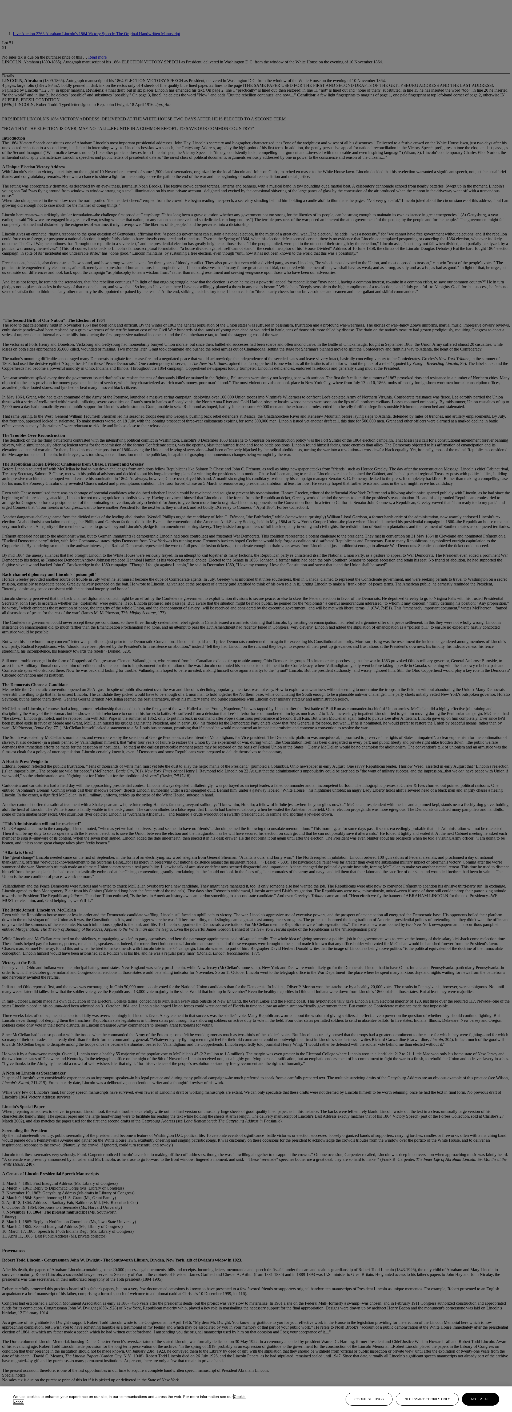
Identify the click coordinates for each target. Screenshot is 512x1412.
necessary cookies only (427, 1399)
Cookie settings (369, 1399)
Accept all (480, 1399)
